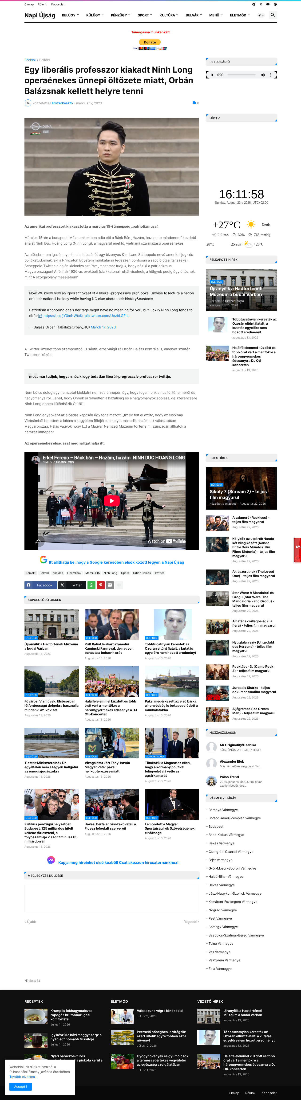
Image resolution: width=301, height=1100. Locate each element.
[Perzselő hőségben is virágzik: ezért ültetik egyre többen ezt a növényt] (122, 1037)
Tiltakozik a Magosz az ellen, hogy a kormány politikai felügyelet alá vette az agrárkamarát (168, 769)
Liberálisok (74, 573)
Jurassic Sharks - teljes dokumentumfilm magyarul (254, 690)
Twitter (159, 573)
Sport (143, 15)
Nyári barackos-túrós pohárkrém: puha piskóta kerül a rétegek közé (77, 1060)
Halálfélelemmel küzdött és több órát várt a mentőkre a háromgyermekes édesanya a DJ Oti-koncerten (111, 707)
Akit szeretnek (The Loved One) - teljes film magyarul (253, 574)
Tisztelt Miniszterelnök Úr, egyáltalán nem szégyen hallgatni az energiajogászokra (51, 767)
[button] (261, 15)
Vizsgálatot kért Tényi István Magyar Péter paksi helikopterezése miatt (107, 767)
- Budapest (214, 826)
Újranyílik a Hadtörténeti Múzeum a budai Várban (51, 646)
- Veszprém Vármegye (223, 960)
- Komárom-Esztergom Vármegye (231, 902)
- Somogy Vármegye (222, 927)
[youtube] (268, 4)
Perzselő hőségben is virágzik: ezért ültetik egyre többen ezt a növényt (161, 1036)
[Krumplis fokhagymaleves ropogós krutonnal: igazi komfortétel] (36, 1016)
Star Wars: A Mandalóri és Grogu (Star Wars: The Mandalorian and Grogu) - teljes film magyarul (253, 599)
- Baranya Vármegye (222, 810)
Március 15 (92, 573)
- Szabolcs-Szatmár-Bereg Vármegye (235, 935)
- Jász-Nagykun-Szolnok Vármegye (233, 893)
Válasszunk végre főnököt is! (160, 1011)
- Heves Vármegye (220, 885)
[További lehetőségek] (119, 585)
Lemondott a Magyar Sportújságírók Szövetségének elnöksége (169, 828)
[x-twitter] (260, 4)
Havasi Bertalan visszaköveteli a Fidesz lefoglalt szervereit (110, 826)
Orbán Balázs (142, 573)
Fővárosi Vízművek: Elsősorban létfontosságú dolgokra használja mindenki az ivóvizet (51, 705)
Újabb (31, 922)
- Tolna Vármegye (219, 943)
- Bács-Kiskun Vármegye (225, 835)
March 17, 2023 (103, 327)
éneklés (58, 573)
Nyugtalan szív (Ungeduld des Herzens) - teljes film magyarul (253, 646)
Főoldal (30, 60)
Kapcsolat (57, 4)
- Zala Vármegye (219, 969)
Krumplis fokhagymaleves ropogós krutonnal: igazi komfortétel (71, 1015)
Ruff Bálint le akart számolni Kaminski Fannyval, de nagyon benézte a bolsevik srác (109, 648)
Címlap (29, 4)
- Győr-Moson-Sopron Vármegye (231, 868)
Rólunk (42, 4)
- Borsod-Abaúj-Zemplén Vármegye (233, 818)
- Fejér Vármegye (219, 860)
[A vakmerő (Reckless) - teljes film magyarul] (217, 523)
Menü (214, 15)
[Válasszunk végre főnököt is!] (122, 1016)
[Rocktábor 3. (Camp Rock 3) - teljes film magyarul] (217, 672)
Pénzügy (119, 15)
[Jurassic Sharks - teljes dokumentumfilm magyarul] (217, 693)
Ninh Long (110, 573)
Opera (125, 573)
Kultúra (167, 15)
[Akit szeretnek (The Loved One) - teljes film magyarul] (217, 577)
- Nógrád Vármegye (221, 910)
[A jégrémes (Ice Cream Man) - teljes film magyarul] (217, 714)
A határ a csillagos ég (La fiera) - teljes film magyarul (254, 623)
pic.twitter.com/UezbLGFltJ (107, 315)
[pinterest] (275, 4)
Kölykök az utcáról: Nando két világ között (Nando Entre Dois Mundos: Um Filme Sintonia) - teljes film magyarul (253, 547)
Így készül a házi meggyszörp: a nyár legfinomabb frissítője (76, 1037)
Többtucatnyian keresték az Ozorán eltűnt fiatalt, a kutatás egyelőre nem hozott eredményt (170, 648)
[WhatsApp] (91, 585)
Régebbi (190, 922)
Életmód (238, 15)
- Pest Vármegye (219, 918)
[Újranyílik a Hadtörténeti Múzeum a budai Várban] (208, 1016)
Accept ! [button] (20, 1086)
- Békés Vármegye (220, 843)
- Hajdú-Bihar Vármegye (224, 876)
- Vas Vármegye (218, 952)
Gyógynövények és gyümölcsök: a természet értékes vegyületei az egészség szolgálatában (163, 1060)
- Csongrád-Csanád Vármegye (229, 852)
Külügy (93, 15)
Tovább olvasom (22, 1077)
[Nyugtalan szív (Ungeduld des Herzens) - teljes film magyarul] (217, 647)
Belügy (68, 15)
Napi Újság (39, 15)
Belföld (44, 60)
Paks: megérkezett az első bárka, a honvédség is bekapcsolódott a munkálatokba (171, 705)
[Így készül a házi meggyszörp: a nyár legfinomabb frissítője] (36, 1040)
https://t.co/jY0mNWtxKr (64, 315)
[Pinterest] (101, 585)
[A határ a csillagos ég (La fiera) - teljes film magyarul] (217, 626)
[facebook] (253, 4)
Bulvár (192, 15)
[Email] (110, 585)
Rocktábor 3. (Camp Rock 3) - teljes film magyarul (252, 668)
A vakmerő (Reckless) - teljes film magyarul (251, 519)
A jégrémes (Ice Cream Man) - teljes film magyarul (253, 711)
